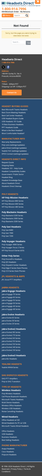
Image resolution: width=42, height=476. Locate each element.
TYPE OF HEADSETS (11, 386)
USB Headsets (7, 434)
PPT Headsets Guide (10, 127)
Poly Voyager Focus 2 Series (13, 247)
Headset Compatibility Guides (13, 171)
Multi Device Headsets (11, 402)
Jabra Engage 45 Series (11, 306)
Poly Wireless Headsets (11, 393)
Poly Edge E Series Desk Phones (14, 268)
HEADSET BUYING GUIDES (15, 106)
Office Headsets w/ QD (11, 420)
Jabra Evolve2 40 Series (11, 347)
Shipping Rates (8, 165)
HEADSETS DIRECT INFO (14, 159)
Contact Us (11, 92)
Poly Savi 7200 (7, 236)
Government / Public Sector (13, 174)
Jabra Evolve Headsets (13, 314)
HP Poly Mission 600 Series (12, 204)
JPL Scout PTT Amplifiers (12, 279)
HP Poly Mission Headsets (15, 197)
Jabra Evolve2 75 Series (11, 335)
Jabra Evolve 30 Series (10, 321)
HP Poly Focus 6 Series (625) (13, 250)
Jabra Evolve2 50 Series (11, 344)
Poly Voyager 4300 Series (12, 244)
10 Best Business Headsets (12, 124)
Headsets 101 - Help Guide (12, 168)
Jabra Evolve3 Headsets (14, 355)
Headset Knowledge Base (12, 180)
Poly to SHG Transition (11, 381)
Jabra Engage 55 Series (11, 300)
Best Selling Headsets (10, 440)
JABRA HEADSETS (10, 287)
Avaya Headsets (8, 448)
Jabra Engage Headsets (13, 291)
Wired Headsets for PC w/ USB (14, 423)
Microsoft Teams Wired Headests (15, 426)
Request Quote (8, 162)
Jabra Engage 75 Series (11, 294)
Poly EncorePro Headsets (12, 259)
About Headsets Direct (11, 183)
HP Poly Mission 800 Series (12, 201)
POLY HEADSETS (10, 194)
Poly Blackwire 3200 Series (12, 221)
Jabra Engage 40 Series (11, 309)
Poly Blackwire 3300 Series (12, 218)
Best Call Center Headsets (12, 115)
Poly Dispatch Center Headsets (14, 265)
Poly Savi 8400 (7, 230)
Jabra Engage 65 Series (11, 297)
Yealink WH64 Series (10, 367)
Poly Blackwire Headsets (14, 212)
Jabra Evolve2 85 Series (11, 332)
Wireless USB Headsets (11, 408)
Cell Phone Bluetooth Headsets (14, 396)
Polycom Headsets (9, 454)
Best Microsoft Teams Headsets (15, 109)
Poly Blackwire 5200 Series (12, 215)
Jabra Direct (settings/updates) (14, 148)
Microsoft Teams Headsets (12, 399)
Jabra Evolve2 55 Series (11, 341)
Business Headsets (9, 437)
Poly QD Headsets (9, 262)
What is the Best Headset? (12, 130)
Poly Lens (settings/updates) (13, 145)
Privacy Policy (16, 469)
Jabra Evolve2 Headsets (14, 329)
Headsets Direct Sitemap (12, 186)
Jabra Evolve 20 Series (10, 324)
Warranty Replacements (11, 142)
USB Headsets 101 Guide (12, 121)
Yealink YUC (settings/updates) (14, 151)
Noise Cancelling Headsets (12, 411)
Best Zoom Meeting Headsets (14, 112)
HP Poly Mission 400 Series (12, 207)
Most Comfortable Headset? (13, 133)
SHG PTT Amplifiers (10, 378)
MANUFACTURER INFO (13, 138)
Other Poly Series (10, 255)
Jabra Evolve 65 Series (10, 318)
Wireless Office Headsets (12, 405)
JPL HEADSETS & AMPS (13, 276)
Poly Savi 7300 (7, 233)
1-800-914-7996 (14, 8)
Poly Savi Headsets (11, 226)
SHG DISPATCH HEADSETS (15, 375)
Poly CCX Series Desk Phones (13, 271)
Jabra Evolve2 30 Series (11, 350)
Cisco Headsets (8, 451)
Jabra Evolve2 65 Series (11, 338)
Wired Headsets (10, 416)
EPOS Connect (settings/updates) (15, 154)
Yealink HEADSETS (12, 364)
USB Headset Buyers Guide (12, 118)
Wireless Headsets (11, 390)
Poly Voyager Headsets (13, 241)
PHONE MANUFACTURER (14, 445)
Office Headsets (8, 431)
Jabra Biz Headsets (9, 359)
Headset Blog (7, 177)
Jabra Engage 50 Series (11, 303)
